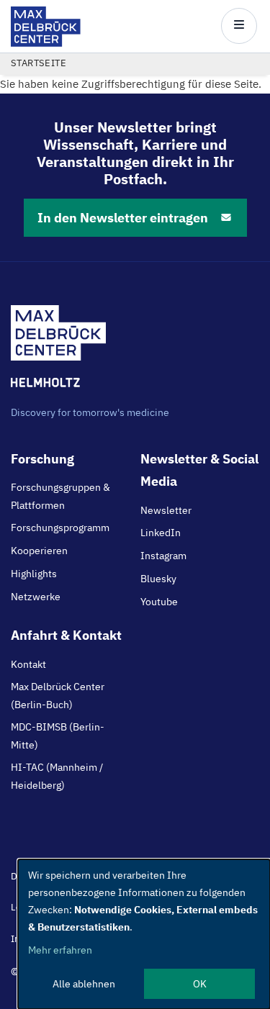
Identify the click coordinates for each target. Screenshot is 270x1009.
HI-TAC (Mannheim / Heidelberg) (57, 776)
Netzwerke (35, 596)
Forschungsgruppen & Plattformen (60, 496)
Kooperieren (39, 550)
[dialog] (144, 934)
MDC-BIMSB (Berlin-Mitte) (57, 735)
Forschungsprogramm (60, 527)
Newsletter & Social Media (199, 470)
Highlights (34, 573)
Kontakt (28, 664)
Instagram (163, 555)
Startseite (38, 63)
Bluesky (158, 578)
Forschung (42, 459)
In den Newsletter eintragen (122, 217)
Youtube (159, 601)
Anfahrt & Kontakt (66, 635)
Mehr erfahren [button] (60, 950)
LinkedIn (160, 532)
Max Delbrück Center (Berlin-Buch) (57, 695)
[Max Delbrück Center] (46, 43)
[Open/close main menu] (239, 26)
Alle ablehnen (84, 983)
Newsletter (166, 510)
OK (200, 983)
